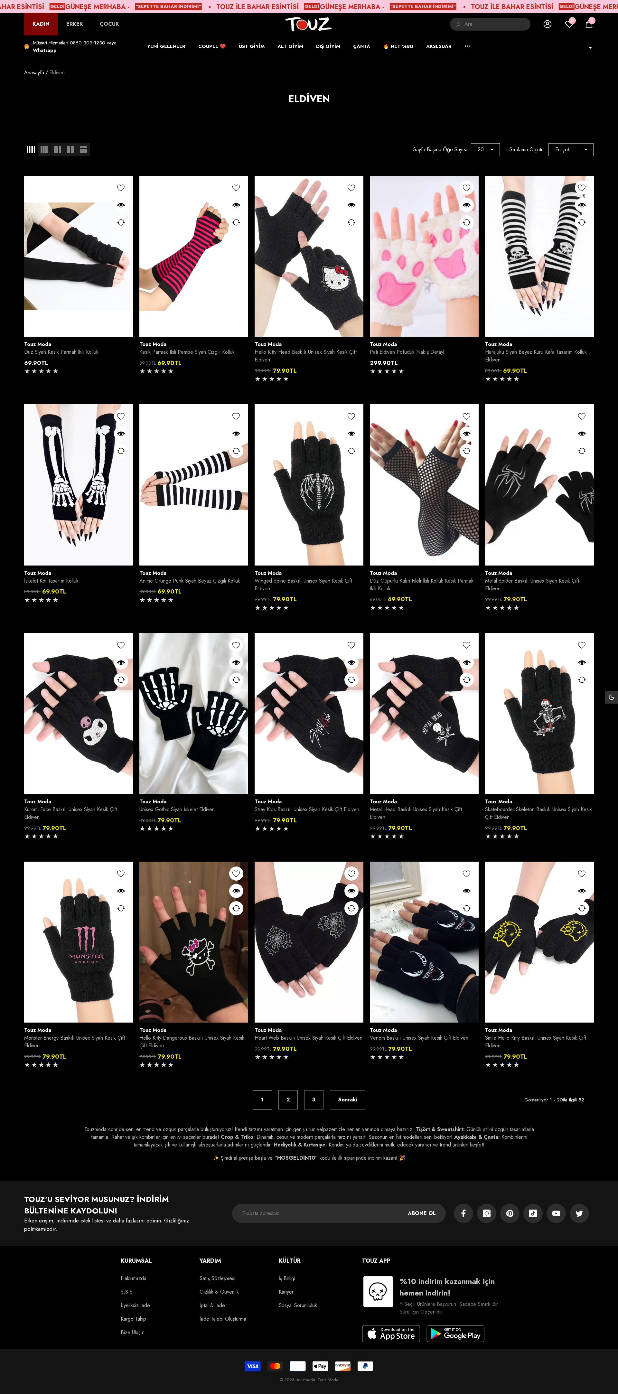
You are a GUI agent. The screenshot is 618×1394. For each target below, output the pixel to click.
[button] (589, 24)
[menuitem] (41, 24)
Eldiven (57, 72)
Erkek (74, 24)
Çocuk (109, 24)
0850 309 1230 (87, 42)
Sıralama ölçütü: (527, 149)
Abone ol (422, 1213)
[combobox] (497, 24)
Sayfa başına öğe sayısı (440, 149)
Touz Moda (37, 344)
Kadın (41, 24)
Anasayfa (34, 72)
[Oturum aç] (547, 24)
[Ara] (490, 24)
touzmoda (306, 1380)
